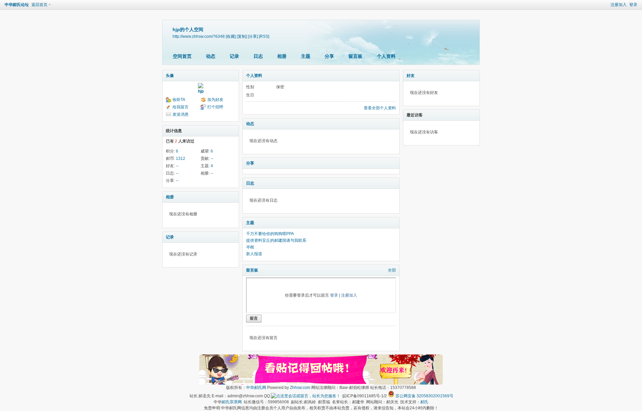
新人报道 (254, 253)
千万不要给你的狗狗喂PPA (270, 233)
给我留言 (181, 107)
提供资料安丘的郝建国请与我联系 (276, 240)
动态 (210, 56)
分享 (329, 56)
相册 (282, 56)
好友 (411, 75)
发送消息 (181, 114)
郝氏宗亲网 (232, 402)
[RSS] (264, 36)
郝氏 (424, 402)
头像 (170, 75)
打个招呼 (215, 107)
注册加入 (619, 4)
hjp (201, 91)
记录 (234, 56)
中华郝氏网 (256, 387)
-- (212, 158)
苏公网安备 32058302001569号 (424, 396)
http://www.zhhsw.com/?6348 (199, 36)
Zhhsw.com (300, 387)
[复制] (242, 36)
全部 (392, 270)
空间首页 (182, 56)
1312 (180, 158)
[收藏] (231, 36)
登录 (633, 4)
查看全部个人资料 (380, 108)
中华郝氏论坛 (17, 4)
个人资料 (386, 56)
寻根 (250, 247)
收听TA (179, 99)
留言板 (355, 56)
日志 (258, 56)
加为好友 (215, 99)
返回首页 (39, 4)
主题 (305, 56)
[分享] (253, 36)
